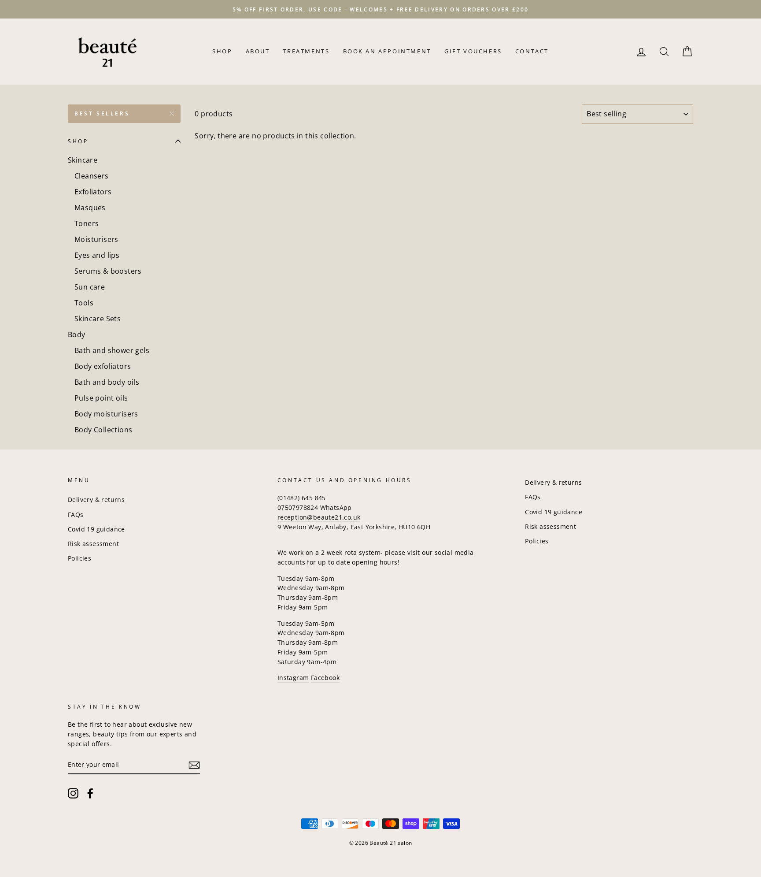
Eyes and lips (96, 255)
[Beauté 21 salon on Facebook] (90, 793)
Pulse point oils (101, 398)
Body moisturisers (106, 414)
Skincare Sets (97, 318)
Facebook (325, 677)
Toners (86, 223)
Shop (222, 51)
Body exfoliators (102, 366)
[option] (380, 9)
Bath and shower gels (111, 350)
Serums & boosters (108, 271)
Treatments (306, 51)
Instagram (293, 677)
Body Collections (103, 430)
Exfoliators (92, 192)
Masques (90, 207)
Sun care (89, 287)
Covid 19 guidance (96, 529)
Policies (79, 558)
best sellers (101, 113)
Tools (83, 303)
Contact (532, 51)
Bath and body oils (106, 382)
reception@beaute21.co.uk (319, 517)
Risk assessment (93, 543)
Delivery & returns (96, 499)
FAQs (76, 514)
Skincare (82, 160)
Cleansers (91, 176)
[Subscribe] (194, 765)
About (258, 51)
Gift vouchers (473, 51)
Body (76, 334)
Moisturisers (96, 239)
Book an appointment (387, 51)
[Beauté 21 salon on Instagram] (73, 793)
